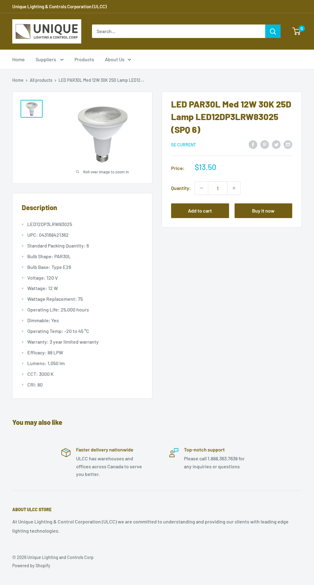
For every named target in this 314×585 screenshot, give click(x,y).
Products (84, 59)
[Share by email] (288, 144)
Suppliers (46, 59)
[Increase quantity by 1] (234, 188)
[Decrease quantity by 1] (201, 188)
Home (18, 59)
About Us (114, 59)
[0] (297, 31)
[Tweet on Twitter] (276, 144)
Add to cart (200, 210)
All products (41, 80)
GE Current (183, 144)
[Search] (273, 31)
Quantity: (181, 188)
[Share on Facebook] (253, 144)
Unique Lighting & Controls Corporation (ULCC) (59, 6)
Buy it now (263, 210)
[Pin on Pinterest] (264, 144)
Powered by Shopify (31, 565)
